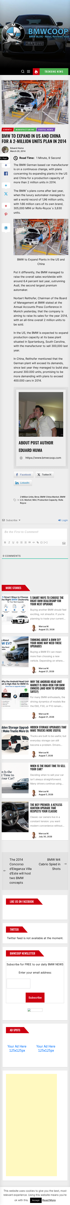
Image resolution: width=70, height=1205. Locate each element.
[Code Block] (33, 542)
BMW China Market (49, 497)
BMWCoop (17, 910)
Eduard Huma (17, 148)
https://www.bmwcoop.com (43, 457)
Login (64, 520)
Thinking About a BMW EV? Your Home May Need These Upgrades (46, 643)
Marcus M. (44, 626)
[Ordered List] (21, 542)
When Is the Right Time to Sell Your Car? (47, 767)
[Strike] (17, 542)
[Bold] (5, 542)
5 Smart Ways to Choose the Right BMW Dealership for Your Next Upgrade (47, 601)
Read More (49, 1200)
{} (41, 542)
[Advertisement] (31, 1125)
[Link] (38, 542)
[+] (46, 542)
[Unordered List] (25, 542)
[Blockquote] (29, 542)
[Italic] (9, 542)
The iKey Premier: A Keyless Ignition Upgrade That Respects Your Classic (46, 808)
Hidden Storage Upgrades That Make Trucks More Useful (48, 728)
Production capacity (47, 500)
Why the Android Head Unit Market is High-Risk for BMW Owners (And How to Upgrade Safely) (47, 687)
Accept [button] (36, 1200)
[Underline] (13, 542)
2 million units (26, 497)
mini (34, 500)
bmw (36, 497)
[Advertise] (17, 1040)
